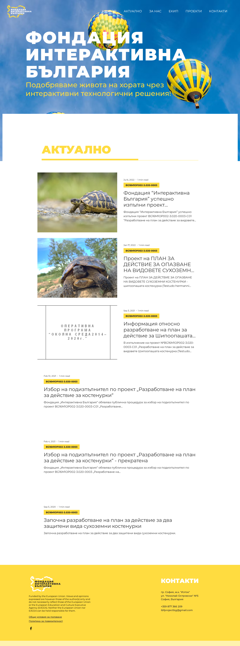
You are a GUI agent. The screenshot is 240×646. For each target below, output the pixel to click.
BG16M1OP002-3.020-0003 (141, 185)
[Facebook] (31, 628)
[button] (194, 11)
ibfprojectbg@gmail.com (177, 610)
